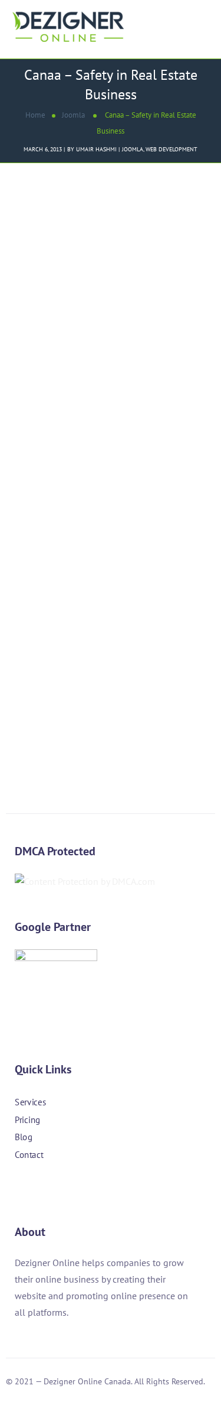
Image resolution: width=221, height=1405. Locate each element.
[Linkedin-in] (52, 1189)
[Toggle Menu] (202, 15)
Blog (23, 1137)
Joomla (73, 115)
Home (35, 115)
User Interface (39, 592)
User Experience (167, 576)
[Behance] (84, 1189)
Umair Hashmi (96, 149)
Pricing (28, 1119)
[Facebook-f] (21, 1189)
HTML (41, 576)
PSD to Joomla (103, 576)
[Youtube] (116, 1189)
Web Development (171, 149)
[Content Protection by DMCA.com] (85, 881)
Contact (29, 1154)
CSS (19, 576)
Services (30, 1102)
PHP (63, 576)
